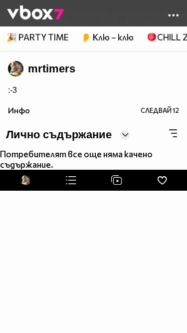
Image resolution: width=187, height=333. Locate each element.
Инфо (19, 110)
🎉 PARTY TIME (37, 37)
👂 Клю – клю (107, 37)
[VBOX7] (35, 13)
